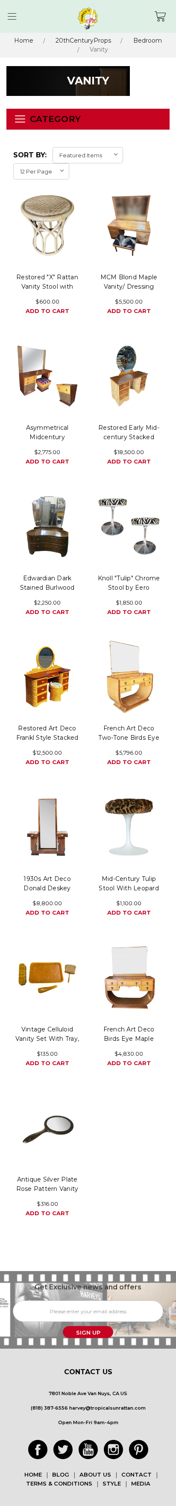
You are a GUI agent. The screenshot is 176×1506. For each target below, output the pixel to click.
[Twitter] (63, 1449)
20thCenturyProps (83, 40)
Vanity (99, 49)
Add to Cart (47, 310)
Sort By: (30, 155)
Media (140, 1483)
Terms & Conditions (59, 1483)
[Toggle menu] (11, 16)
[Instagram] (113, 1449)
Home (23, 40)
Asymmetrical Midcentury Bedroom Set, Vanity (47, 437)
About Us (95, 1474)
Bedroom (147, 40)
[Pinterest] (138, 1449)
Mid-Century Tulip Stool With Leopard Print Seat (129, 888)
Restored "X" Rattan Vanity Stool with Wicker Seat (47, 286)
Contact (136, 1474)
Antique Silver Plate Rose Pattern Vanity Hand (47, 1189)
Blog (60, 1474)
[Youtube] (88, 1449)
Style (112, 1483)
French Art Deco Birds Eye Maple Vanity (129, 1038)
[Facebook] (37, 1449)
